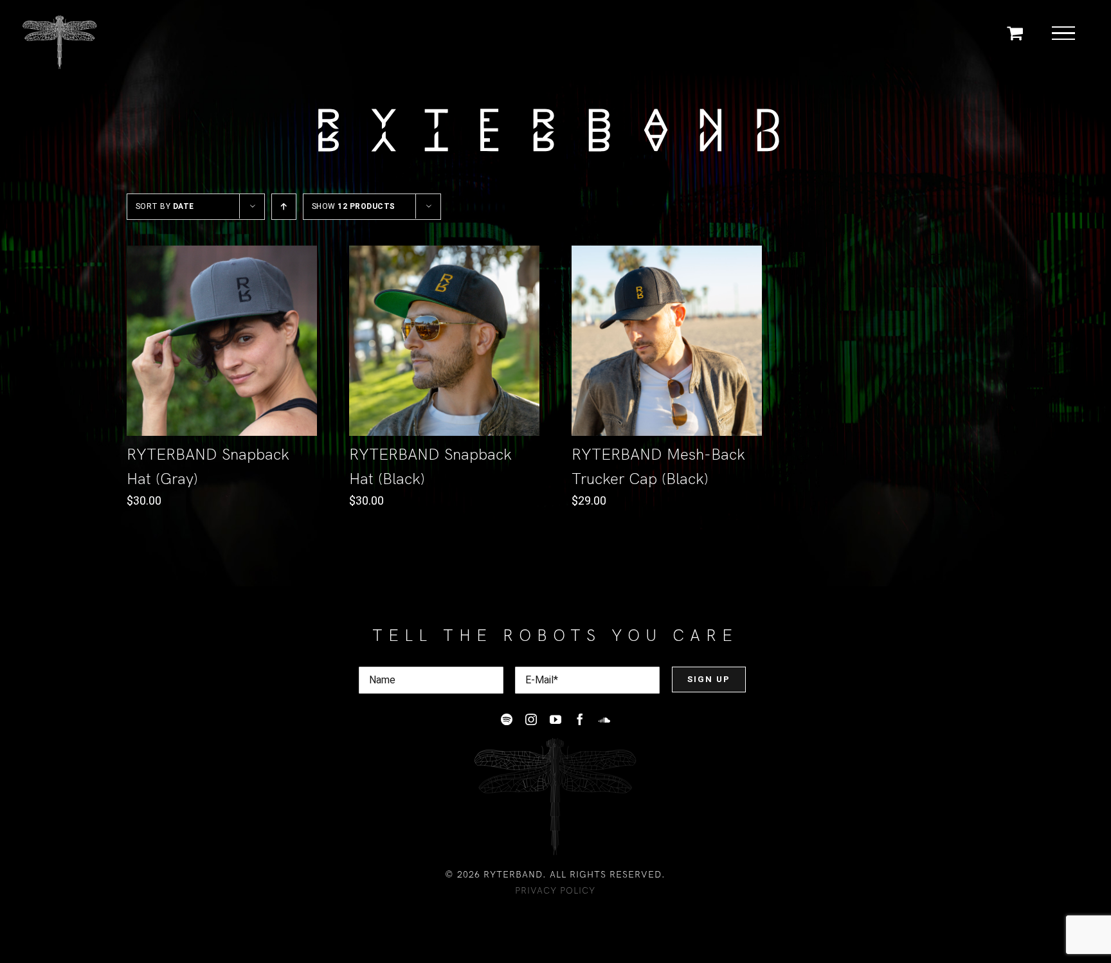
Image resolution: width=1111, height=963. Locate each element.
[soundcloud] (604, 719)
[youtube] (555, 719)
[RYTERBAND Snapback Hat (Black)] (444, 341)
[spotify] (506, 719)
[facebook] (580, 719)
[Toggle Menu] (1064, 33)
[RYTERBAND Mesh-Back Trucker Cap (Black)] (667, 341)
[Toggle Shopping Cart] (1015, 32)
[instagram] (531, 719)
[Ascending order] (283, 207)
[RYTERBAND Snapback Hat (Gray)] (222, 341)
